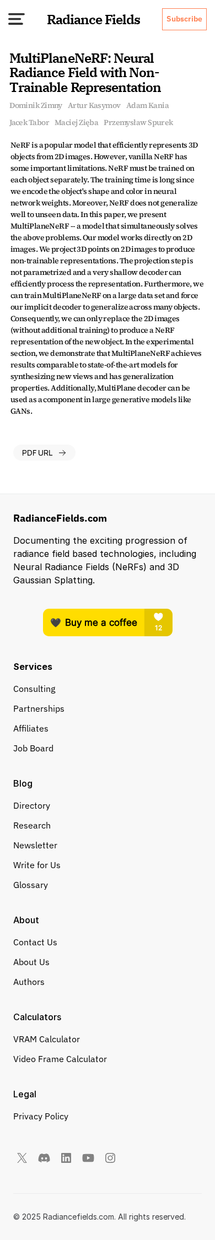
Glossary (30, 884)
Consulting (34, 688)
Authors (29, 981)
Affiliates (31, 728)
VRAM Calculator (46, 1038)
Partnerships (38, 708)
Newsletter (35, 845)
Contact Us (35, 941)
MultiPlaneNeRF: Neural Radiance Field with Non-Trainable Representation (85, 72)
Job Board (33, 748)
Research (32, 825)
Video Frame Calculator (60, 1058)
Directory (31, 805)
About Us (31, 961)
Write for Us (37, 864)
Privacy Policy (40, 1116)
